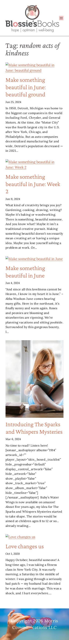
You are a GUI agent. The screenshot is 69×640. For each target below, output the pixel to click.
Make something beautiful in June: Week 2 (33, 184)
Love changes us (25, 546)
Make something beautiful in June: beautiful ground (26, 87)
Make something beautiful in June (25, 272)
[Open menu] (61, 18)
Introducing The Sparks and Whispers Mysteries (34, 428)
